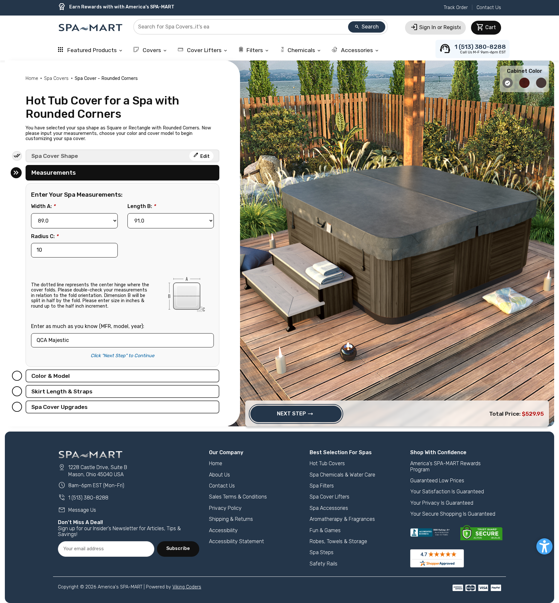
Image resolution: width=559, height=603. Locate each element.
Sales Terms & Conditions (238, 497)
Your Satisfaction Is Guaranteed (447, 491)
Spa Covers (56, 78)
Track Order (456, 7)
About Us (219, 475)
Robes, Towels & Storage (338, 541)
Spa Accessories (329, 508)
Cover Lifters (207, 50)
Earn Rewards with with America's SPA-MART (116, 7)
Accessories (359, 50)
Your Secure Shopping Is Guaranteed (452, 514)
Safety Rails (323, 564)
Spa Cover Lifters (329, 497)
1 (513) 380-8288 (83, 498)
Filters (257, 50)
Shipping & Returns (231, 519)
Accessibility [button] (223, 530)
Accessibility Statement (236, 541)
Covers (154, 50)
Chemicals (305, 50)
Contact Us (489, 7)
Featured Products (94, 50)
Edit (201, 155)
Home (32, 78)
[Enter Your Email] (106, 549)
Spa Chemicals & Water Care (342, 475)
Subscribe (178, 548)
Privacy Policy (225, 508)
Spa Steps (322, 552)
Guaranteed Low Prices (437, 480)
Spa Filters (322, 486)
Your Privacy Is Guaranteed (441, 503)
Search (366, 27)
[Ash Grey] (508, 86)
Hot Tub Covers (327, 463)
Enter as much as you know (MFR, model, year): (87, 326)
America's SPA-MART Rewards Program (445, 466)
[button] (544, 546)
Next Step (295, 414)
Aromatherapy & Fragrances (342, 519)
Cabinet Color (524, 71)
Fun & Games (325, 530)
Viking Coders (186, 587)
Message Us (77, 510)
